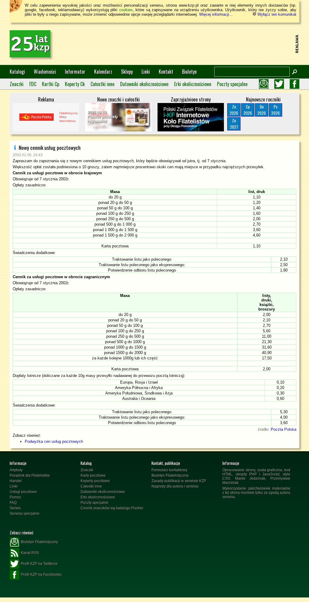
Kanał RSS (30, 553)
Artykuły (16, 470)
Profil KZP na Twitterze (39, 564)
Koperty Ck (75, 84)
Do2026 (261, 110)
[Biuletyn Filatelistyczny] (264, 84)
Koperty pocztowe (95, 481)
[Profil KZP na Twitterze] (279, 84)
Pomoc (15, 497)
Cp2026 (248, 110)
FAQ (13, 503)
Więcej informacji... (216, 14)
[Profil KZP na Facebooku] (294, 84)
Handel (16, 481)
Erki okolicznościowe (192, 84)
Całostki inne (102, 84)
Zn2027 (234, 124)
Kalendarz (103, 71)
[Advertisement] (183, 43)
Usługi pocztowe (23, 492)
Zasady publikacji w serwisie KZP (178, 481)
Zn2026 (234, 110)
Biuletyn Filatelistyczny (170, 475)
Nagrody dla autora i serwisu (175, 486)
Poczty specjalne (232, 84)
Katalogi (17, 71)
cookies (126, 10)
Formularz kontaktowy (169, 470)
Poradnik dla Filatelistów (30, 475)
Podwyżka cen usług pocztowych (54, 441)
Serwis (15, 508)
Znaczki (17, 84)
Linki (146, 71)
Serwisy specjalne (25, 513)
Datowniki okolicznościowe (144, 84)
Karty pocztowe (93, 475)
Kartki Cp (50, 84)
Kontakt (166, 71)
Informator (75, 71)
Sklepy (127, 71)
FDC (32, 84)
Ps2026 (275, 110)
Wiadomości (45, 71)
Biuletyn (189, 71)
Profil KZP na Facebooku (41, 574)
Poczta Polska (283, 429)
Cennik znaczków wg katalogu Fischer (112, 508)
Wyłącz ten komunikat (276, 14)
